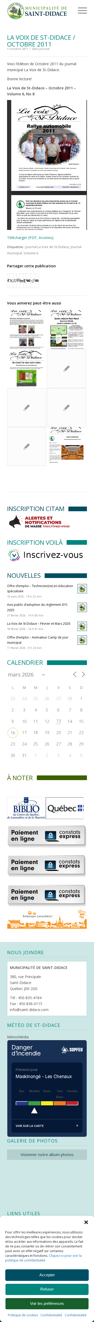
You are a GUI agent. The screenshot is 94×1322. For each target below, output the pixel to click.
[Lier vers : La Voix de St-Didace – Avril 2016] (26, 329)
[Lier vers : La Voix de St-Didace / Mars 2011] (66, 407)
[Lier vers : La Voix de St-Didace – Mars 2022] (66, 446)
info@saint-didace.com (29, 1009)
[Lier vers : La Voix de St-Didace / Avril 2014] (26, 407)
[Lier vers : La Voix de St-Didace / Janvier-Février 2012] (66, 368)
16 (12, 733)
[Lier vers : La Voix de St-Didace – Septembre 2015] (66, 329)
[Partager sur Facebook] (8, 281)
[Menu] (75, 10)
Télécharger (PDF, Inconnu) (30, 237)
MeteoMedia (18, 1036)
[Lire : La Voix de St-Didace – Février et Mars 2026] (82, 626)
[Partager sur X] (11, 281)
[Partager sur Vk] (28, 281)
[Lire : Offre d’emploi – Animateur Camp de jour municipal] (82, 640)
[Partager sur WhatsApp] (14, 281)
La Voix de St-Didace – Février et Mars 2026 (38, 623)
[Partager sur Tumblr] (25, 281)
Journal (44, 49)
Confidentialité (51, 1315)
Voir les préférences (47, 1303)
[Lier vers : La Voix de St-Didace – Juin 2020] (26, 368)
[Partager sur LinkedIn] (21, 281)
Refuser (47, 1289)
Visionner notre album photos (47, 1154)
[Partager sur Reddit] (33, 281)
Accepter (47, 1275)
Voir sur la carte (30, 1125)
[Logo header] (39, 10)
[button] (86, 1222)
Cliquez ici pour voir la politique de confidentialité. (43, 1258)
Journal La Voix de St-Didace (47, 247)
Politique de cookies (23, 1315)
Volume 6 (31, 253)
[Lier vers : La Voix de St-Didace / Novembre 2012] (26, 446)
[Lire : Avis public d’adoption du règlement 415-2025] (82, 607)
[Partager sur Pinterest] (18, 281)
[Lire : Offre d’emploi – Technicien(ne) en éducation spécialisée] (82, 588)
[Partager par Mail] (37, 281)
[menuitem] (74, 10)
